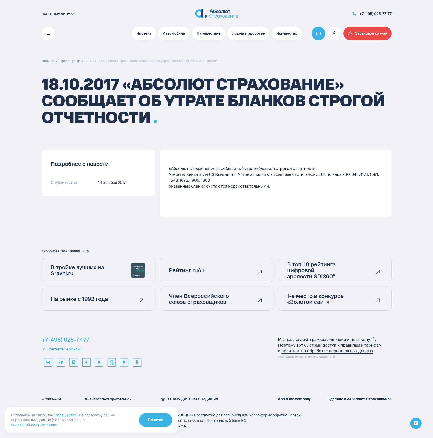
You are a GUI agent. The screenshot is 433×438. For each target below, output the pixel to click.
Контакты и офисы (64, 349)
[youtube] (124, 362)
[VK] (48, 362)
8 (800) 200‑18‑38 (179, 415)
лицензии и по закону (349, 339)
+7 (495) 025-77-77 (65, 340)
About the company (294, 399)
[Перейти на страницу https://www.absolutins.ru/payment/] (318, 33)
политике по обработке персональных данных (327, 351)
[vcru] (111, 362)
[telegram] (60, 362)
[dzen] (86, 362)
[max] (73, 362)
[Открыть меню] (416, 423)
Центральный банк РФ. (227, 420)
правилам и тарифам (361, 345)
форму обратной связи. (281, 415)
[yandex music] (99, 362)
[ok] (137, 362)
